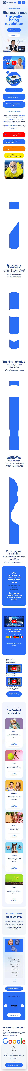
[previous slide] (5, 1005)
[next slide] (22, 1005)
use (13, 597)
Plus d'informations (14, 1061)
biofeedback (8, 117)
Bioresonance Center (10, 125)
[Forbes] (14, 1006)
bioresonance (21, 115)
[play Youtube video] (14, 62)
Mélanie (14, 981)
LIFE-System (12, 119)
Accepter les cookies (14, 1065)
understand (13, 595)
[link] (14, 78)
